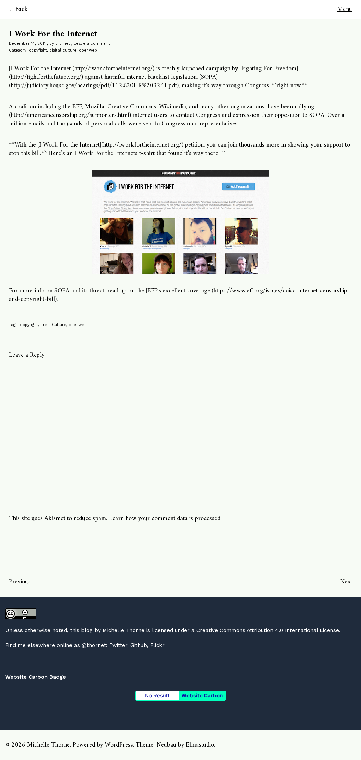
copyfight (38, 50)
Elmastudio (200, 745)
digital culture (63, 50)
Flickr (157, 645)
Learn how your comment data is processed (164, 518)
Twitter (118, 645)
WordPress (119, 745)
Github (138, 645)
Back (21, 9)
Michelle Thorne (124, 630)
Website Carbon (202, 695)
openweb (88, 50)
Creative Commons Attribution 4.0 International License (267, 630)
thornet (62, 43)
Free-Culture (53, 324)
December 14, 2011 (27, 43)
